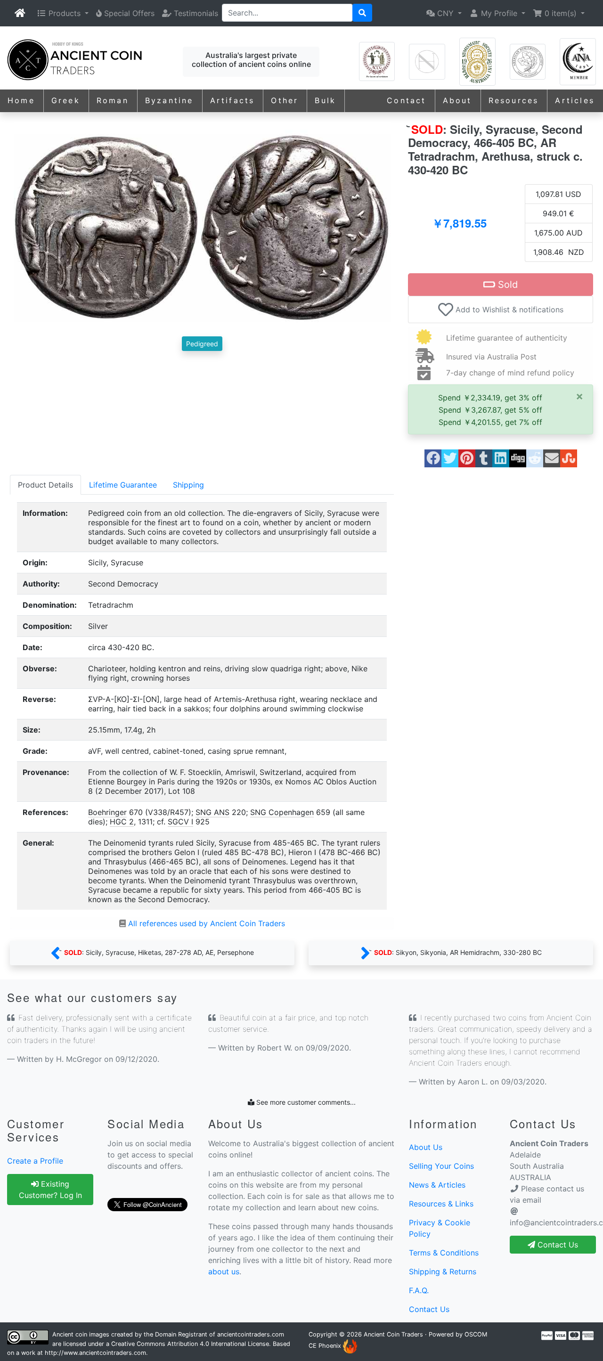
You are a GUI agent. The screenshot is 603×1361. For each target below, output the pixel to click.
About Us (425, 1147)
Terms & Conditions (444, 1252)
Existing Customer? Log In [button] (50, 1189)
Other (284, 100)
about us (223, 1271)
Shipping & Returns (442, 1271)
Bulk (325, 100)
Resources (514, 100)
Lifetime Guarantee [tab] (123, 484)
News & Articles (437, 1185)
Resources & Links (441, 1203)
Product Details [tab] (45, 484)
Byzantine (169, 100)
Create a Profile (35, 1160)
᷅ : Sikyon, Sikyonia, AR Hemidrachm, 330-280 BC (456, 952)
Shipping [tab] (188, 484)
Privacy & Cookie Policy (439, 1228)
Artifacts (232, 100)
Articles (575, 100)
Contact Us (429, 1309)
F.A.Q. (419, 1290)
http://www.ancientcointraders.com (95, 1352)
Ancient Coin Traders (393, 1334)
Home (21, 100)
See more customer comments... (305, 1102)
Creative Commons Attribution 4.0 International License (190, 1343)
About (457, 100)
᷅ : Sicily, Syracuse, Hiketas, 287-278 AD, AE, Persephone (157, 952)
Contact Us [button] (556, 1244)
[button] (62, 13)
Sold (506, 284)
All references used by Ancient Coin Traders (206, 923)
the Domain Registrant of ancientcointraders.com (214, 1334)
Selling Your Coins (441, 1166)
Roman (113, 100)
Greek (65, 100)
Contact (406, 100)
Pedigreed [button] (202, 344)
